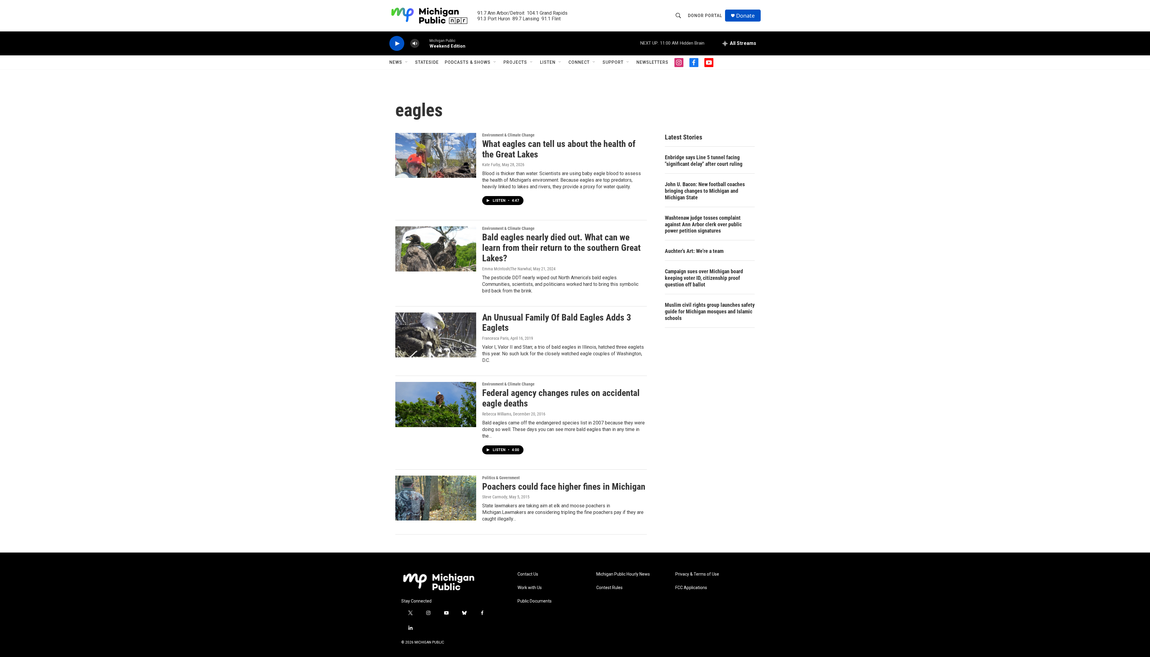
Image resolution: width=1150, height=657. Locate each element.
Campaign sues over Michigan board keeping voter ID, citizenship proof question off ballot (704, 278)
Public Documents (535, 601)
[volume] (415, 43)
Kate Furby (491, 164)
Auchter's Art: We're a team (694, 251)
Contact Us (528, 574)
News (395, 62)
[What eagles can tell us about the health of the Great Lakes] (435, 155)
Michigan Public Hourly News (623, 574)
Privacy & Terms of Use (697, 574)
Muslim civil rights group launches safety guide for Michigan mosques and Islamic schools (710, 311)
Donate (745, 16)
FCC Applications (691, 587)
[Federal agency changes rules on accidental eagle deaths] (435, 404)
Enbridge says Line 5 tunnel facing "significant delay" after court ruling (703, 160)
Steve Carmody (494, 496)
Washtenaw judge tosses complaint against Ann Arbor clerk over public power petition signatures (703, 224)
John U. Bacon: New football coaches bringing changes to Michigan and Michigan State (705, 191)
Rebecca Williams (496, 414)
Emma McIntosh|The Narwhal (506, 268)
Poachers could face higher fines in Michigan (563, 486)
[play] (397, 43)
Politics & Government (501, 477)
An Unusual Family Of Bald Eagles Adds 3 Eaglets (556, 322)
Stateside (427, 62)
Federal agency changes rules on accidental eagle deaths (561, 398)
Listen (548, 62)
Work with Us (530, 587)
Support (613, 62)
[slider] (424, 43)
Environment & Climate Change (508, 135)
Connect (579, 62)
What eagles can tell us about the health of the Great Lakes (558, 149)
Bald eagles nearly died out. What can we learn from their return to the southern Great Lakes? (561, 247)
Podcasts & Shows (468, 62)
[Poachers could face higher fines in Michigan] (435, 498)
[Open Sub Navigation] (406, 62)
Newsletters (652, 62)
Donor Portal (705, 15)
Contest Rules (609, 587)
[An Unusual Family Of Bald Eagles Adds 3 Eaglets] (435, 334)
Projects (515, 62)
